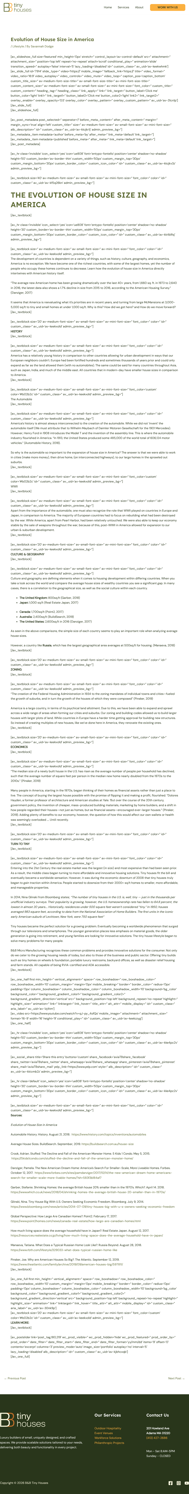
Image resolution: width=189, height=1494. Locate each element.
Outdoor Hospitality (107, 1428)
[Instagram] (178, 1483)
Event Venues (103, 1433)
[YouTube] (187, 1483)
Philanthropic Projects (109, 1443)
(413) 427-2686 (156, 1438)
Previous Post (15, 1378)
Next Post (176, 1378)
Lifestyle (18, 46)
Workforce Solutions (107, 1438)
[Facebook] (170, 1483)
